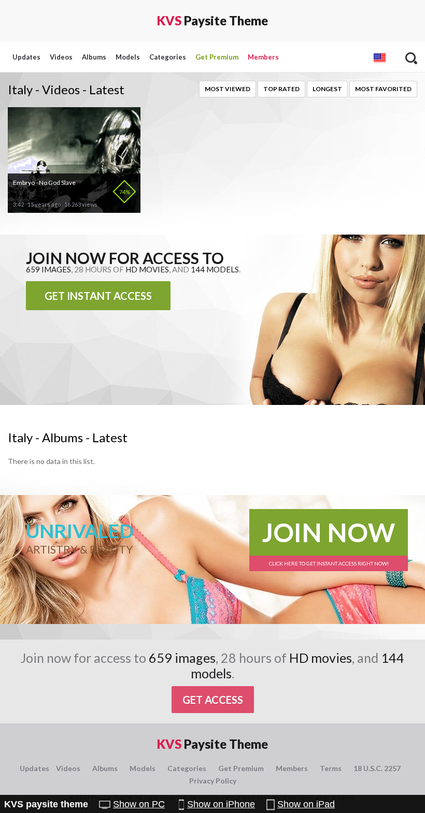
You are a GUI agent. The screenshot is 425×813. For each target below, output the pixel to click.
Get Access (212, 699)
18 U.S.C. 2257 (377, 768)
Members (263, 57)
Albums (94, 57)
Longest (327, 89)
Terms (331, 768)
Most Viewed (227, 89)
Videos (61, 57)
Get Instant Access (98, 295)
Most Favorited (383, 89)
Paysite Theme (212, 20)
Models (128, 57)
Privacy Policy (212, 780)
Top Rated (281, 89)
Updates (26, 57)
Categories (167, 57)
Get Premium (216, 57)
